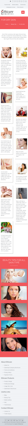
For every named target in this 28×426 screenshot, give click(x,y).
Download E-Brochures (10, 388)
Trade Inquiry (7, 413)
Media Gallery (15, 4)
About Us (6, 365)
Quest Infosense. (18, 424)
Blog (5, 395)
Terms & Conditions (9, 370)
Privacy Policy (7, 372)
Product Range (8, 381)
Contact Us (7, 411)
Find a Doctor (20, 7)
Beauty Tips (7, 397)
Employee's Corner (11, 7)
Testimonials (7, 4)
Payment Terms (8, 375)
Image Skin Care (8, 386)
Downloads (23, 4)
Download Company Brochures (12, 367)
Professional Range (9, 383)
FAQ (5, 402)
